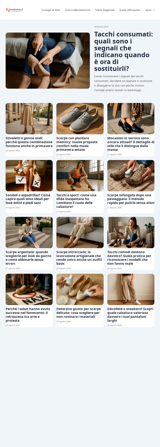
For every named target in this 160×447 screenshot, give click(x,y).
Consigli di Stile (51, 10)
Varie (148, 10)
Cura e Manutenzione (77, 10)
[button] (152, 10)
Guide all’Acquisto (129, 10)
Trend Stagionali (104, 10)
